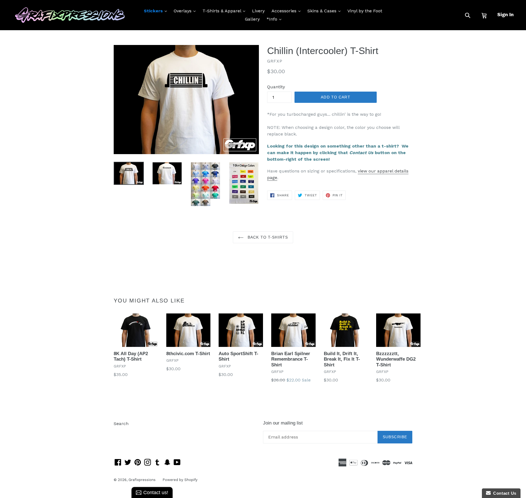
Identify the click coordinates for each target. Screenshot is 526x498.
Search (121, 423)
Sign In (505, 14)
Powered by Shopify (180, 480)
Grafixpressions (142, 480)
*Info (275, 19)
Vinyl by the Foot (364, 10)
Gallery (252, 19)
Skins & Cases (325, 10)
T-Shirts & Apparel (225, 10)
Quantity (276, 86)
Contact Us (503, 493)
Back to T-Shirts (267, 237)
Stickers (157, 10)
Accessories (287, 10)
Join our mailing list (283, 423)
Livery (258, 10)
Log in (120, 431)
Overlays (186, 10)
